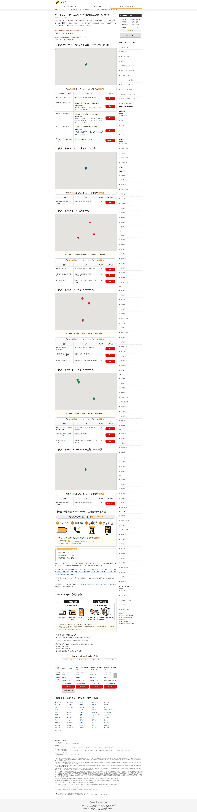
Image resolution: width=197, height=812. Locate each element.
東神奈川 (57, 722)
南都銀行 (123, 425)
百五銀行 (123, 388)
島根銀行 (123, 438)
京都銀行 (123, 383)
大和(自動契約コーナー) (64, 440)
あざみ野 (57, 702)
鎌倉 (56, 707)
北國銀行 (123, 304)
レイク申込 (110, 686)
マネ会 (56, 9)
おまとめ (124, 27)
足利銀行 (123, 258)
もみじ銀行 (124, 452)
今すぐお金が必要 (71, 747)
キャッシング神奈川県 (85, 9)
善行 (81, 715)
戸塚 (56, 720)
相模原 (69, 712)
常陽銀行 (123, 240)
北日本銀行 (124, 194)
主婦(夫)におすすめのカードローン (63, 754)
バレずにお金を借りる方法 (61, 747)
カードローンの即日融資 (127, 70)
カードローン (63, 9)
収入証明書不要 (136, 19)
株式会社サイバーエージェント (84, 794)
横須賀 (106, 727)
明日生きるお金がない (80, 747)
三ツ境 (57, 725)
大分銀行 (123, 553)
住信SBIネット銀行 (126, 600)
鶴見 (93, 717)
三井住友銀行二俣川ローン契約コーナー (85, 97)
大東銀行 (123, 217)
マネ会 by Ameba (63, 780)
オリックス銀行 (125, 609)
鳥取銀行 (123, 443)
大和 (81, 727)
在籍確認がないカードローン (128, 66)
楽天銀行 (123, 590)
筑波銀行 (123, 244)
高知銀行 (123, 484)
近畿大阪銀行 (124, 402)
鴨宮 (93, 704)
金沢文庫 (69, 707)
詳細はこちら (110, 140)
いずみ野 (106, 702)
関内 (105, 704)
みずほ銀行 (124, 153)
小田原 (69, 704)
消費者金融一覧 (59, 742)
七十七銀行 (124, 198)
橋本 (105, 720)
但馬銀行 (123, 406)
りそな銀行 (124, 162)
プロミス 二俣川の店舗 (64, 97)
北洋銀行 (123, 180)
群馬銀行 (123, 254)
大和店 (81, 109)
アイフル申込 (82, 686)
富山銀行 (123, 299)
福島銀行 (123, 222)
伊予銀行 (123, 493)
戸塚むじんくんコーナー (64, 360)
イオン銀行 (124, 605)
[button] (86, 65)
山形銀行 (123, 213)
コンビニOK (135, 27)
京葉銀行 (123, 268)
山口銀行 (123, 471)
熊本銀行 (123, 544)
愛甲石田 (69, 702)
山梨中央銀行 (124, 318)
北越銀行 (123, 295)
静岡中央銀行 (124, 346)
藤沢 (93, 722)
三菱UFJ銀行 (124, 143)
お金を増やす (89, 747)
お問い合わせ (110, 808)
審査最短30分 (135, 24)
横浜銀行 (123, 235)
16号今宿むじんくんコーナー (82, 118)
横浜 (93, 727)
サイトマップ (103, 808)
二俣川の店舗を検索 (68, 690)
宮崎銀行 (123, 563)
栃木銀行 (123, 263)
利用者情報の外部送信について (91, 808)
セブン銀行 (124, 595)
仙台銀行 (123, 208)
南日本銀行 (124, 572)
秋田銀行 (123, 203)
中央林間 (106, 715)
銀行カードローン (125, 56)
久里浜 (81, 710)
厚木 (81, 702)
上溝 (68, 710)
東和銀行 (123, 249)
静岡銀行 (123, 342)
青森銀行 (123, 184)
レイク (122, 134)
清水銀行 (123, 356)
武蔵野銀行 (124, 272)
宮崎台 (69, 725)
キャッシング (124, 61)
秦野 (93, 720)
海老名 (57, 704)
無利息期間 (135, 22)
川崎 (93, 707)
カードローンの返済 (126, 84)
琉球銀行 (123, 581)
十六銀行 (123, 337)
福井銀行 (123, 314)
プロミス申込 (68, 686)
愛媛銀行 (123, 489)
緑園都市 (57, 730)
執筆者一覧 (108, 805)
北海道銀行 (124, 175)
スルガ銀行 (124, 351)
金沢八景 (82, 707)
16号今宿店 (78, 107)
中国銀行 (123, 433)
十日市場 (106, 717)
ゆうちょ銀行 (124, 158)
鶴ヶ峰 (69, 717)
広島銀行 (123, 462)
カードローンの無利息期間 (61, 750)
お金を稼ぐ (107, 747)
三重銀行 (123, 378)
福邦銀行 (123, 416)
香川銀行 (123, 503)
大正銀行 (123, 411)
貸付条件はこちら (65, 766)
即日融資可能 (125, 19)
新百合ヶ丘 (107, 712)
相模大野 (57, 712)
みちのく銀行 (124, 189)
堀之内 (106, 722)
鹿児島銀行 (124, 558)
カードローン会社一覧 (70, 6)
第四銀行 (123, 290)
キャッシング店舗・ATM (126, 6)
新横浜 (57, 715)
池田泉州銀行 (124, 397)
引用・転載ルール (95, 806)
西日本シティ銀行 (125, 520)
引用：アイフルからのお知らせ (64, 33)
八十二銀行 (124, 323)
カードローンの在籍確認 (127, 89)
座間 (81, 712)
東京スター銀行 (125, 282)
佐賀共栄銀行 (124, 530)
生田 (93, 702)
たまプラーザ (95, 715)
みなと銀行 (124, 420)
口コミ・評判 (97, 6)
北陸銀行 (123, 309)
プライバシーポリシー (106, 806)
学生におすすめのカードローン (129, 99)
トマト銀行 (124, 457)
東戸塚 (69, 722)
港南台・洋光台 (108, 710)
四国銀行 (123, 479)
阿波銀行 (123, 498)
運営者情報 (95, 805)
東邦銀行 (123, 227)
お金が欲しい (102, 747)
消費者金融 (124, 51)
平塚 (81, 722)
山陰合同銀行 (124, 447)
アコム (122, 125)
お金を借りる (124, 47)
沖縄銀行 (123, 577)
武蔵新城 (69, 727)
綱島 (81, 717)
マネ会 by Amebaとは (86, 805)
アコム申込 (96, 686)
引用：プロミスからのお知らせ (64, 39)
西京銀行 (123, 466)
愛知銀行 (123, 365)
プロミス (123, 130)
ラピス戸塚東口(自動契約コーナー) (84, 131)
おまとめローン (125, 75)
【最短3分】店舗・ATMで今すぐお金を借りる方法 (76, 23)
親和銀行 (123, 539)
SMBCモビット (125, 116)
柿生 (105, 707)
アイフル (123, 120)
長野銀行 (123, 328)
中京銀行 (123, 370)
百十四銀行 (124, 507)
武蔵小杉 (57, 727)
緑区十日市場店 (92, 107)
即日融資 (108, 750)
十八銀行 (123, 534)
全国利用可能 (125, 24)
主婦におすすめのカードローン (129, 94)
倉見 (93, 710)
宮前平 (94, 725)
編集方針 (114, 805)
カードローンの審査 (126, 103)
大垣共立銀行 (124, 332)
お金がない (113, 747)
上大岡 (57, 710)
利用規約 (88, 806)
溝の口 (81, 725)
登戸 (81, 720)
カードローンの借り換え (127, 80)
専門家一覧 (102, 805)
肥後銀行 (123, 548)
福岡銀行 (123, 516)
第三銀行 (123, 392)
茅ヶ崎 (57, 717)
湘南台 (94, 712)
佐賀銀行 (123, 525)
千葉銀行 (123, 277)
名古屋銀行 (124, 361)
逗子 (68, 715)
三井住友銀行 (124, 148)
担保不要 (124, 22)
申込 (110, 98)
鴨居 (81, 704)
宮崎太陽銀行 (124, 567)
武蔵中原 (106, 725)
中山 (68, 720)
